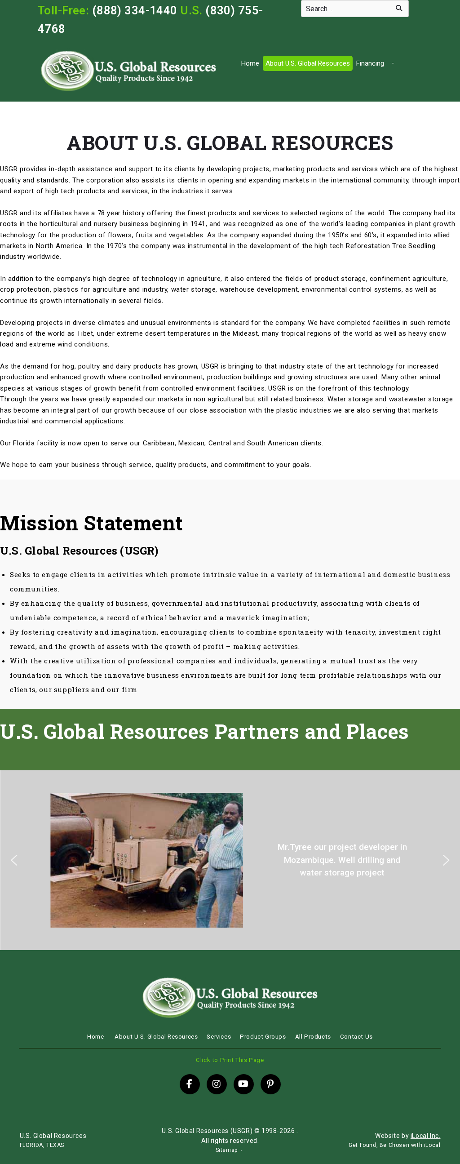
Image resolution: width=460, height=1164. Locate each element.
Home (250, 63)
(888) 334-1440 (134, 10)
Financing (370, 63)
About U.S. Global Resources (307, 63)
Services (219, 1036)
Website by (407, 1135)
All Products (313, 1036)
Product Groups (263, 1036)
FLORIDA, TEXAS (42, 1145)
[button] (14, 860)
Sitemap (227, 1150)
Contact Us (356, 1036)
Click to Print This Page (230, 1060)
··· (392, 63)
